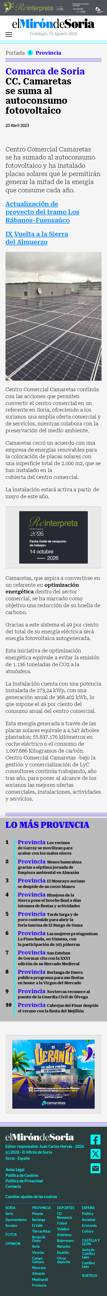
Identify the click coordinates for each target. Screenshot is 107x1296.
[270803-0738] (53, 1074)
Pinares (37, 1214)
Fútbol (62, 1223)
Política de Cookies (21, 1175)
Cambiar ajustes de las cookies (31, 1196)
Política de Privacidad (24, 1180)
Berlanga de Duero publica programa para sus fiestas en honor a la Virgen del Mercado (51, 977)
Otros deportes (63, 1260)
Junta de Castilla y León (88, 1253)
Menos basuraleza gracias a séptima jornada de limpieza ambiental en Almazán (49, 867)
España (88, 1208)
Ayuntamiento (16, 1220)
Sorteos (89, 1276)
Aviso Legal (14, 1169)
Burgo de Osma (38, 1239)
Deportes (65, 1208)
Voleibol (63, 1229)
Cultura (87, 1231)
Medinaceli (40, 1280)
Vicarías (38, 1252)
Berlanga (38, 1220)
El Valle (37, 1225)
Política (87, 1214)
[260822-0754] (53, 7)
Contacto (13, 1186)
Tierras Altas (41, 1231)
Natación (64, 1246)
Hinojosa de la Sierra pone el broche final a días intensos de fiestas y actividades (49, 900)
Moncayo (39, 1268)
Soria (10, 1208)
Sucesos (11, 1225)
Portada (15, 53)
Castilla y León (91, 1242)
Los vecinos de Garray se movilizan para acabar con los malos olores (45, 848)
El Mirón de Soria (53, 24)
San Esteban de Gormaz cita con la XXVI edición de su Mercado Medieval (49, 958)
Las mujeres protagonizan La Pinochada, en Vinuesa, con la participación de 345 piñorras (58, 939)
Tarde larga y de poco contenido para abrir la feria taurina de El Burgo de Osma (50, 919)
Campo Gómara (38, 1260)
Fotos (10, 1235)
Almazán (38, 1273)
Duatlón (63, 1252)
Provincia (48, 53)
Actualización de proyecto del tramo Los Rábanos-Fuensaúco (42, 212)
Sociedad (88, 1220)
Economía (89, 1225)
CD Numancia (64, 1215)
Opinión (12, 1244)
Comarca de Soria (45, 71)
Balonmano (65, 1241)
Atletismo (64, 1235)
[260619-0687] (53, 537)
